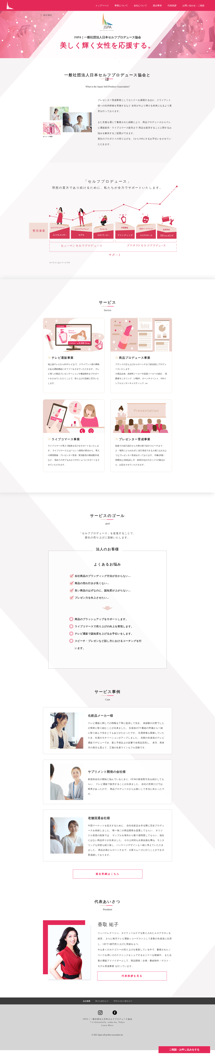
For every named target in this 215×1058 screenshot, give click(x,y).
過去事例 (157, 5)
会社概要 (86, 1001)
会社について (140, 5)
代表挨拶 (172, 5)
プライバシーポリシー (122, 1001)
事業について (121, 5)
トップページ (102, 5)
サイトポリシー (101, 1001)
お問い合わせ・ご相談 (193, 5)
